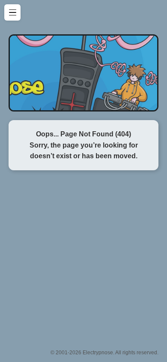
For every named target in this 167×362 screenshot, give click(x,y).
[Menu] (12, 12)
